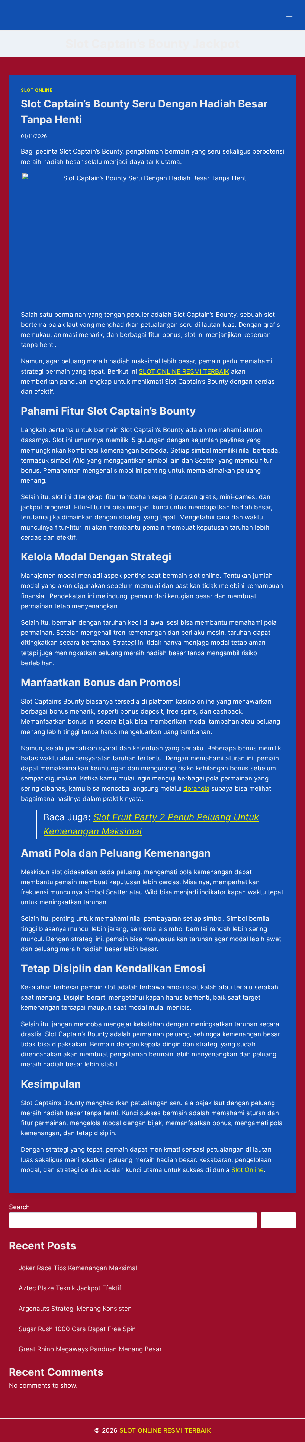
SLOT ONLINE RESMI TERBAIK (165, 1430)
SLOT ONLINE (37, 90)
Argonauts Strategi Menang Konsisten (75, 1308)
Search (19, 1207)
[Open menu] (289, 14)
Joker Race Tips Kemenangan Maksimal (78, 1268)
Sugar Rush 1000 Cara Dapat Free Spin (77, 1329)
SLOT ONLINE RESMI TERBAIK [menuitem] (184, 371)
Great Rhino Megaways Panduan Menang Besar (90, 1349)
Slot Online (247, 1170)
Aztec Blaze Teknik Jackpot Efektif (70, 1288)
